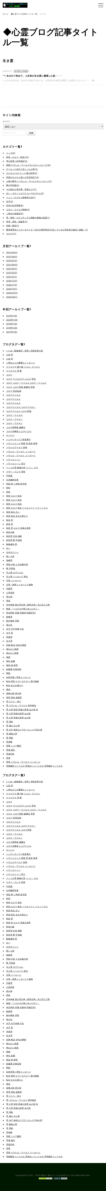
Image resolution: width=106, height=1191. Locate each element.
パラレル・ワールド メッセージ (20, 451)
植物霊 (9, 617)
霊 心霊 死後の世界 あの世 (18, 713)
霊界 (8, 758)
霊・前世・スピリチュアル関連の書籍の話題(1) (28, 217)
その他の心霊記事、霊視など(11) (21, 189)
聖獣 (8, 673)
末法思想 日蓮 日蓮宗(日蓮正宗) (21, 613)
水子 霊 (9, 633)
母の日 (9, 625)
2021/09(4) (12, 252)
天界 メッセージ (13, 580)
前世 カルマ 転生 (14, 496)
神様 (8, 657)
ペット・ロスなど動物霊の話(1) (20, 197)
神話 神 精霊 (12, 665)
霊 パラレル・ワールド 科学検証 (21, 705)
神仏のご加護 (12, 649)
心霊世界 (10, 593)
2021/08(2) (11, 256)
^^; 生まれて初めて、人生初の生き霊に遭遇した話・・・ (32, 75)
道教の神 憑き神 (13, 693)
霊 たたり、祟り (13, 701)
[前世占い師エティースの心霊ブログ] (15, 8)
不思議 (9, 476)
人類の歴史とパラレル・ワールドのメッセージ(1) (29, 181)
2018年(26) (11, 328)
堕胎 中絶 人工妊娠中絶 (17, 564)
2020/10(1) (11, 289)
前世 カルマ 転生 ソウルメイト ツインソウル (27, 508)
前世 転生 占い (13, 512)
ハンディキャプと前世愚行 (18, 439)
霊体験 (9, 742)
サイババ (10, 435)
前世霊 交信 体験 (14, 536)
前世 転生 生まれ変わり (17, 516)
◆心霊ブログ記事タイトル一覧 (24, 14)
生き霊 (9, 641)
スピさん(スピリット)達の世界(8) (21, 173)
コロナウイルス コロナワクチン (20, 407)
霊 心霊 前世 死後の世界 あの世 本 (22, 709)
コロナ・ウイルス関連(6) (18, 209)
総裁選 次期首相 (13, 669)
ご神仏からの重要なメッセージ (20, 363)
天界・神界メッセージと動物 (19, 584)
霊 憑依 (9, 721)
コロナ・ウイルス (14, 415)
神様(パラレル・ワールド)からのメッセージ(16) (28, 165)
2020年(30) (12, 320)
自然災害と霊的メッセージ (18, 677)
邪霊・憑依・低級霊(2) (16, 221)
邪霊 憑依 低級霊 (14, 697)
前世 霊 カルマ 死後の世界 (18, 528)
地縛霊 (9, 560)
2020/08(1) (12, 297)
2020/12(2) (11, 281)
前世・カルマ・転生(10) (17, 157)
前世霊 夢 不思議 (14, 540)
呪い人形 (10, 556)
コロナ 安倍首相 (13, 391)
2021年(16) (11, 316)
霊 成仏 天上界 (13, 725)
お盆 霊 (9, 355)
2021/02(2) (11, 272)
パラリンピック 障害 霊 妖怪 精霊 (21, 443)
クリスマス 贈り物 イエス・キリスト (23, 367)
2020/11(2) (11, 285)
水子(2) (9, 201)
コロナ (9, 375)
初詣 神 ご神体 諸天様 (16, 484)
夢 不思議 (10, 568)
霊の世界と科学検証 (21, 71)
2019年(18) (11, 324)
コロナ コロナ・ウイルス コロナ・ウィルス (26, 383)
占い (8, 548)
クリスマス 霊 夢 (14, 371)
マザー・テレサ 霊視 (15, 472)
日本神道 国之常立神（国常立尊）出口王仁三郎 (28, 605)
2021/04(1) (11, 269)
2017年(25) (11, 332)
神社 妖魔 (10, 661)
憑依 (8, 600)
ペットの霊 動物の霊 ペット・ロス (22, 467)
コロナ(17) (11, 234)
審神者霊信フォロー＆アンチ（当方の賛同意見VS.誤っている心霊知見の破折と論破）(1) (47, 230)
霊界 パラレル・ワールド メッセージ (23, 762)
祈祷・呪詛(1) (12, 225)
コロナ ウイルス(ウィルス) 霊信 (21, 379)
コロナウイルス (13, 395)
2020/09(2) (12, 293)
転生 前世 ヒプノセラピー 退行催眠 (22, 681)
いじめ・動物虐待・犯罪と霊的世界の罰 (24, 351)
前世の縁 (10, 532)
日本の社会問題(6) (14, 205)
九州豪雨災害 (12, 480)
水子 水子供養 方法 (15, 629)
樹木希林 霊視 (12, 621)
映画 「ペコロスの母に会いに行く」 (23, 609)
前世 (8, 488)
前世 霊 (9, 520)
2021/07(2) (11, 260)
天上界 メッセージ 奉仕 (17, 576)
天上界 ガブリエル (14, 572)
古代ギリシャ (12, 552)
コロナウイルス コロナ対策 (18, 411)
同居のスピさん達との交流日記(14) (22, 177)
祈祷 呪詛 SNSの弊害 (16, 645)
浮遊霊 (9, 637)
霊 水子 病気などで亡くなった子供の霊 (24, 730)
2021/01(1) (11, 277)
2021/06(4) (12, 265)
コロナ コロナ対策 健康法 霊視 (20, 387)
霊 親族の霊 (11, 734)
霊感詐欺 (10, 754)
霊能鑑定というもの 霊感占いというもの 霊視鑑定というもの (34, 766)
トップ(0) (10, 153)
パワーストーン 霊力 (15, 463)
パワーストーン (13, 459)
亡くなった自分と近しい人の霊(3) (22, 169)
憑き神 (9, 597)
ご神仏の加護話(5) (14, 213)
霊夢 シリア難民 (13, 746)
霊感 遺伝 (10, 750)
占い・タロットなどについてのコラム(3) (25, 193)
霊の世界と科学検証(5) (17, 161)
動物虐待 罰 (11, 544)
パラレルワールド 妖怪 (16, 447)
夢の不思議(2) (12, 185)
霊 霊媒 (9, 738)
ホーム (5, 14)
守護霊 (9, 588)
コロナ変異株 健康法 (15, 427)
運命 (8, 689)
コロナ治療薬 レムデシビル (18, 431)
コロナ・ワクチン (14, 419)
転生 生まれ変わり (14, 685)
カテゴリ (6, 121)
